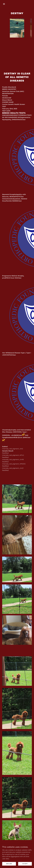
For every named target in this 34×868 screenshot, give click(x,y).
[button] (5, 4)
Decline (9, 863)
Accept (25, 863)
